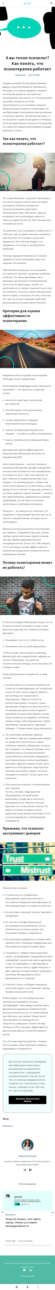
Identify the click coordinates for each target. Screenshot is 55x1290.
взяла (6, 86)
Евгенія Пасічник (27, 1156)
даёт (11, 378)
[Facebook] (17, 1287)
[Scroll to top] (38, 1287)
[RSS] (31, 1270)
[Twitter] (27, 1287)
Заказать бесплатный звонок (27, 1100)
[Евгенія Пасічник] (27, 1145)
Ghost (32, 1267)
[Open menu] (3, 3)
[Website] (25, 1170)
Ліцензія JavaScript (27, 1276)
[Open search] (51, 3)
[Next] (52, 1212)
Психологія (20, 75)
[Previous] (2, 1212)
